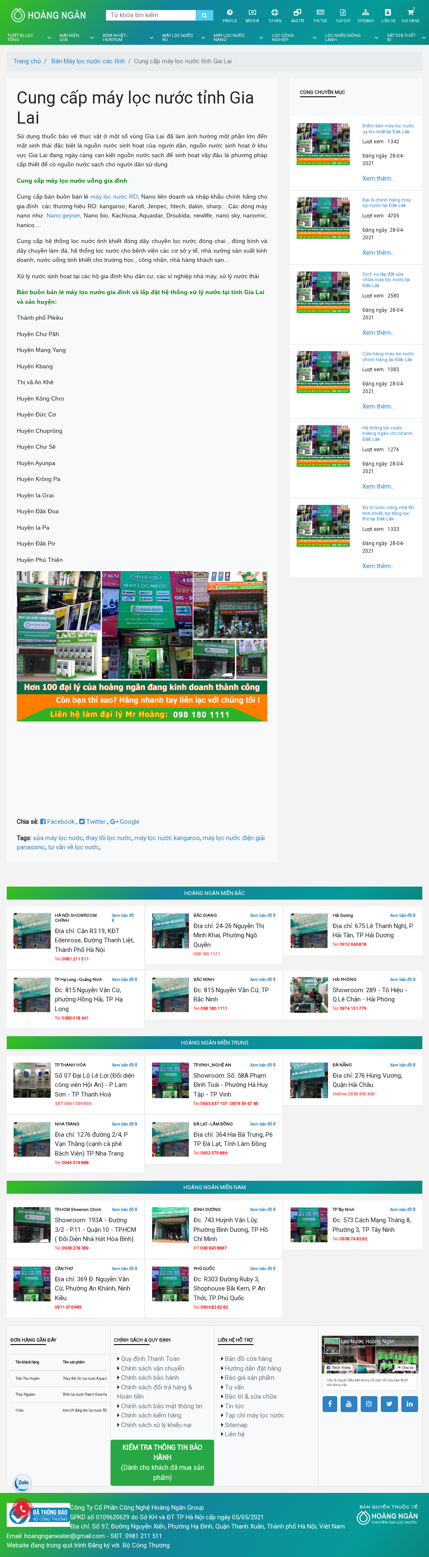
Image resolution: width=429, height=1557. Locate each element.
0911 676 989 (68, 1307)
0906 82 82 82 (214, 1307)
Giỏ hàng (411, 21)
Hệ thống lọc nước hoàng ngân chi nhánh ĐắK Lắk (387, 433)
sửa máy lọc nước (58, 838)
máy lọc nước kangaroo (167, 838)
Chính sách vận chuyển (152, 1368)
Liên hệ (388, 21)
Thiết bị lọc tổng (20, 38)
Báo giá (252, 21)
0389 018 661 (75, 1018)
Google (129, 821)
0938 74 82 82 (353, 1238)
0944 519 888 (75, 1162)
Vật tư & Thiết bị (401, 38)
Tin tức (320, 21)
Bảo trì (297, 21)
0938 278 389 (75, 1248)
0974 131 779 (353, 1008)
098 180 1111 (214, 1008)
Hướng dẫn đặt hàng (253, 1368)
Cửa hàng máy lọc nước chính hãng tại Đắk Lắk (388, 356)
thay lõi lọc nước (109, 838)
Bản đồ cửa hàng (248, 1359)
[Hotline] (22, 1509)
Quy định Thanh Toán (150, 1359)
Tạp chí (343, 21)
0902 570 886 (214, 1153)
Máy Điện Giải (69, 38)
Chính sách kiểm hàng (151, 1415)
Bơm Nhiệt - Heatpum (115, 38)
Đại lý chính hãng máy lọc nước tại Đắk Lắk (386, 203)
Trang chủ (27, 61)
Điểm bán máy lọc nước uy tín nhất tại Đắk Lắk (388, 128)
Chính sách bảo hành (150, 1377)
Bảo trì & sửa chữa (251, 1396)
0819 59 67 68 (244, 1103)
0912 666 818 (353, 944)
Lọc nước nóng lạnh (343, 38)
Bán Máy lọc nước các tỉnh (88, 61)
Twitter (96, 821)
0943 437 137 (214, 1103)
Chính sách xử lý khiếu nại (156, 1425)
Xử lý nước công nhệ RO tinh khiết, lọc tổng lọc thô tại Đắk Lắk (388, 513)
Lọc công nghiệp (283, 38)
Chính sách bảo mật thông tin (161, 1406)
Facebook (61, 821)
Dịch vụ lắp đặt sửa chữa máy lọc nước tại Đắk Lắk (386, 279)
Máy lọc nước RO (177, 38)
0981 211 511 (75, 959)
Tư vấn (275, 21)
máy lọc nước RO (114, 196)
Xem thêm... (378, 178)
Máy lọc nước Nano (229, 38)
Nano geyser (63, 215)
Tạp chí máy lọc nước (254, 1415)
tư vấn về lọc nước (73, 847)
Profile (229, 21)
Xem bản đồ (123, 915)
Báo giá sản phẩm (249, 1377)
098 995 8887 (213, 1248)
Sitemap (365, 21)
